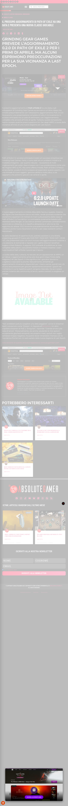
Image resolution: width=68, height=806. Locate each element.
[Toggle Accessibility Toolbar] (3, 803)
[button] (63, 503)
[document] (34, 403)
